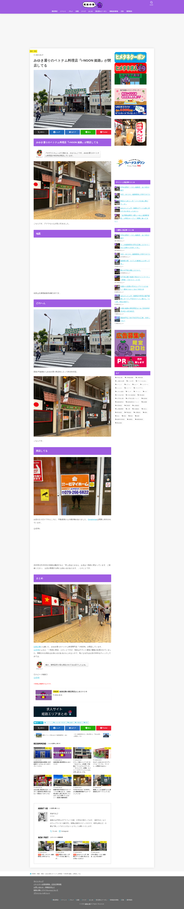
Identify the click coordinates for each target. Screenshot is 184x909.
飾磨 (138, 416)
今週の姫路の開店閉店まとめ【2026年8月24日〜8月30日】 (134, 309)
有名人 (145, 409)
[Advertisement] (92, 30)
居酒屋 (128, 405)
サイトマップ (38, 881)
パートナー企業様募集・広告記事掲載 (47, 884)
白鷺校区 (79, 722)
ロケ (145, 391)
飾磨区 (131, 419)
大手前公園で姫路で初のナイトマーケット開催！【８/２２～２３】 (135, 278)
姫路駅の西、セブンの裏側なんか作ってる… (135, 262)
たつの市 (130, 381)
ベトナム (48, 722)
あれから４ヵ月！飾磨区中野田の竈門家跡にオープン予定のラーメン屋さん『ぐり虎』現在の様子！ (132, 299)
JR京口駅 (120, 377)
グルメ (71, 11)
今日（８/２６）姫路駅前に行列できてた (135, 194)
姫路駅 (71, 722)
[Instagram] (64, 831)
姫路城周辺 (120, 402)
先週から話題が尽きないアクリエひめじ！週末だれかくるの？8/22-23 (134, 288)
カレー (136, 384)
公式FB (37, 650)
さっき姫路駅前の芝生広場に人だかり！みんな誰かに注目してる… (135, 246)
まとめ (90, 11)
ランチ (129, 391)
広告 (122, 11)
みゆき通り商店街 (60, 722)
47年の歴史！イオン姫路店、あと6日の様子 (134, 188)
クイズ (83, 11)
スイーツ (128, 388)
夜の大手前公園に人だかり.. (130, 270)
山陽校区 (136, 405)
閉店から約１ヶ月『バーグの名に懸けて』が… (134, 202)
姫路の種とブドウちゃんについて (46, 890)
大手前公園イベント (133, 398)
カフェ (128, 384)
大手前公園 (120, 398)
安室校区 (119, 405)
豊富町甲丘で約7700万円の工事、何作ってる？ (135, 319)
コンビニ (119, 388)
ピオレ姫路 (120, 391)
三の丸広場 (120, 395)
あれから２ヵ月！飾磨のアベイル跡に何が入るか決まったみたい (135, 209)
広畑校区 (136, 409)
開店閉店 (55, 11)
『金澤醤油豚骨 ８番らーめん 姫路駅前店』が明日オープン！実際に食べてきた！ (132, 218)
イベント (63, 11)
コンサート (145, 384)
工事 (128, 409)
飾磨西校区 (140, 419)
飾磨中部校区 (121, 419)
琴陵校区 (128, 412)
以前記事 (37, 647)
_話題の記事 (120, 381)
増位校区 (141, 395)
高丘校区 (119, 423)
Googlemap (92, 519)
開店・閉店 (33, 51)
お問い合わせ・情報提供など (44, 887)
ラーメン (138, 391)
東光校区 (119, 412)
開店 (131, 416)
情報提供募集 (114, 11)
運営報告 (129, 11)
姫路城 (145, 398)
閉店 (86, 722)
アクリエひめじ (142, 381)
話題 (77, 11)
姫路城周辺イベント (133, 402)
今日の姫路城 (131, 395)
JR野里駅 (140, 377)
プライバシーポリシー (42, 893)
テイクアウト (139, 388)
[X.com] (53, 831)
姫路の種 (88, 904)
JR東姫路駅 (129, 377)
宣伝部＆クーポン (101, 11)
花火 (118, 416)
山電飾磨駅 (120, 409)
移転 (145, 412)
